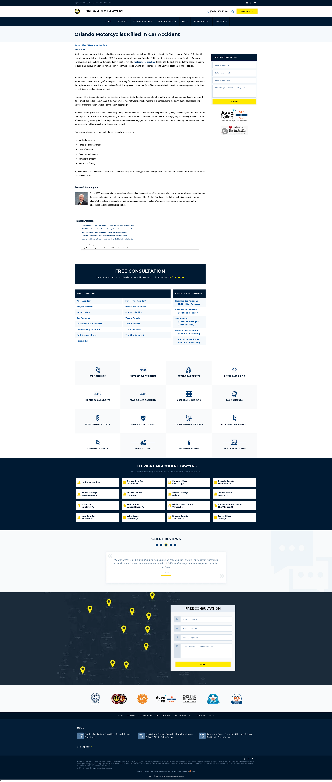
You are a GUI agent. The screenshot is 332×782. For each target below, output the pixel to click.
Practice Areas (166, 21)
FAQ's (185, 21)
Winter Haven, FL (135, 507)
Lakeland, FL (87, 507)
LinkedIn (247, 3)
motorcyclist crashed (144, 62)
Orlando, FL (132, 483)
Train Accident (132, 324)
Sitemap (140, 771)
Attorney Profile (142, 21)
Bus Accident (83, 312)
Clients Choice (189, 699)
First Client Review (156, 545)
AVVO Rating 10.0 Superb (234, 114)
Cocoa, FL (223, 518)
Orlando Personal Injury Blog (155, 771)
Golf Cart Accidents (86, 335)
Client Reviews (201, 21)
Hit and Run (82, 341)
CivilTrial (166, 699)
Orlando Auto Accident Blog (178, 771)
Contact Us (247, 11)
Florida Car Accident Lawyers (167, 466)
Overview (122, 21)
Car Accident (83, 318)
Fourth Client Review (170, 545)
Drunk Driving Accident (88, 329)
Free (225, 57)
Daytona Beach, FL (90, 495)
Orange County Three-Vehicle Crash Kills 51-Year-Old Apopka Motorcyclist (108, 225)
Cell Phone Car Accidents (89, 324)
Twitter (255, 3)
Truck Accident (133, 329)
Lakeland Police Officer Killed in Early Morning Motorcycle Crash (104, 236)
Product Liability (133, 312)
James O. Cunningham (91, 768)
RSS (193, 771)
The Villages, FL (225, 507)
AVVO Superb (213, 699)
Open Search (233, 11)
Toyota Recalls (132, 318)
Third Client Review (166, 545)
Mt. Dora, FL (87, 518)
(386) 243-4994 (218, 11)
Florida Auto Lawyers (102, 11)
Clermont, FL (133, 518)
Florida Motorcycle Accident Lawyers (98, 248)
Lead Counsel (119, 699)
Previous (110, 556)
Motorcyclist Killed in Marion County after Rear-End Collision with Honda (107, 239)
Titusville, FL (178, 518)
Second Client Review (161, 545)
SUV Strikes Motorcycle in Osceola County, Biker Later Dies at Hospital (107, 229)
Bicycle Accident (85, 306)
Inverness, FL (224, 495)
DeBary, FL (132, 495)
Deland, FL (177, 495)
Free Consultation (140, 271)
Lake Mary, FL (179, 483)
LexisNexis (234, 130)
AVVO (142, 699)
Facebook (251, 3)
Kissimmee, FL (225, 483)
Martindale (236, 699)
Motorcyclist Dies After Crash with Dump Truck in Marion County (104, 232)
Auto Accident (84, 301)
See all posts (83, 747)
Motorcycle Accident (97, 45)
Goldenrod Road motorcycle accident (122, 248)
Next (222, 576)
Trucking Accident (134, 335)
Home (108, 21)
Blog (84, 45)
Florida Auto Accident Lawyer (87, 761)
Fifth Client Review (175, 545)
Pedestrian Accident (135, 306)
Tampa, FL (177, 507)
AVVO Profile (227, 121)
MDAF (95, 699)
